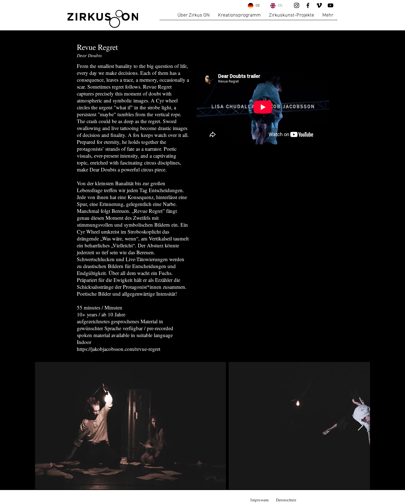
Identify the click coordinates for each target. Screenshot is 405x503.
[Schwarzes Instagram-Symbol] (296, 5)
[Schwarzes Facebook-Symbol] (307, 5)
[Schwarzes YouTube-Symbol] (330, 5)
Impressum (259, 499)
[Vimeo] (319, 5)
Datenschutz (286, 499)
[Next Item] (360, 425)
